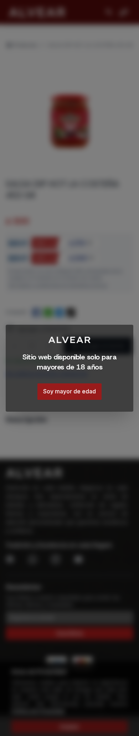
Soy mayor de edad (69, 391)
